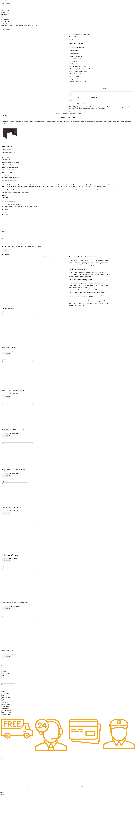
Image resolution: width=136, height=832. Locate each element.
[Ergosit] (3, 691)
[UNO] (6, 714)
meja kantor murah (100, 108)
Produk (29, 764)
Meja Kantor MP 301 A (10, 555)
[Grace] (3, 695)
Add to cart (94, 97)
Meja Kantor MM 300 (9, 348)
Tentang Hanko (31, 762)
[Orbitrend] (6, 712)
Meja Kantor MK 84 (8, 651)
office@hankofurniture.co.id (77, 305)
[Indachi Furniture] (5, 704)
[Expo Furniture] (5, 693)
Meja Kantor (93, 107)
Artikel (29, 767)
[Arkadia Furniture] (3, 671)
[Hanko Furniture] (5, 697)
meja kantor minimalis (89, 108)
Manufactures (77, 34)
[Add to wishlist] (4, 345)
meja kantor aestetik (115, 107)
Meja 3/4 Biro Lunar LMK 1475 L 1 (13, 430)
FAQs (56, 767)
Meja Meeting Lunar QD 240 (11, 507)
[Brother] (3, 675)
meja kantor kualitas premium (76, 108)
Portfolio (30, 771)
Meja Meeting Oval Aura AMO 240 (13, 390)
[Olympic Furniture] (6, 710)
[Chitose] (8, 679)
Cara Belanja (58, 762)
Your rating (5, 209)
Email (4, 238)
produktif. (19, 123)
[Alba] (5, 669)
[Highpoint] (4, 699)
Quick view (7, 357)
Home (70, 34)
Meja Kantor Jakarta (102, 107)
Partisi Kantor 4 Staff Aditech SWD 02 (15, 603)
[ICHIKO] (5, 702)
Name (4, 231)
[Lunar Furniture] (5, 706)
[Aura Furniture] (5, 673)
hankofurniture (26, 192)
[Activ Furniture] (5, 666)
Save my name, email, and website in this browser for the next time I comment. (21, 246)
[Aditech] (3, 667)
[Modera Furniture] (5, 708)
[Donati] (8, 687)
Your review (5, 214)
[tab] (58, 114)
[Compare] (4, 357)
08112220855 (78, 303)
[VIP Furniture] (2, 716)
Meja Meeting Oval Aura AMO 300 (13, 470)
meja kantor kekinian (126, 107)
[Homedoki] (4, 701)
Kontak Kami (31, 769)
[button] (6, 353)
